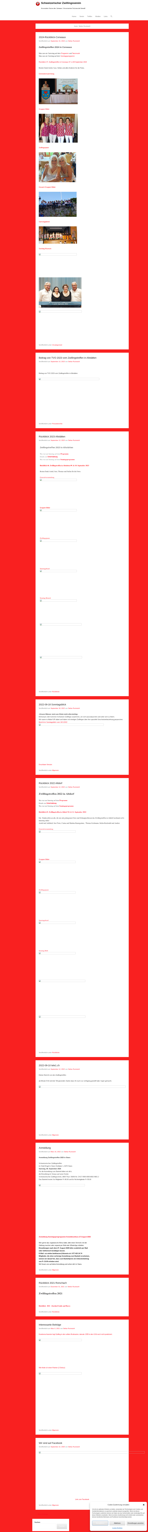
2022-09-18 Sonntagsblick (52, 704)
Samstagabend (44, 920)
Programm (65, 53)
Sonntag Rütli (43, 951)
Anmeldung (45, 1147)
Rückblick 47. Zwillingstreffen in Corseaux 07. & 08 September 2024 (63, 62)
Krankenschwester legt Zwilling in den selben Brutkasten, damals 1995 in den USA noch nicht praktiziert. (75, 1334)
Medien (98, 16)
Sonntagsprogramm (68, 56)
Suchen (37, 1522)
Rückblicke (55, 691)
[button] (144, 1505)
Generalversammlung (47, 477)
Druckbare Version (45, 764)
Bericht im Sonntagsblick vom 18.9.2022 (53, 722)
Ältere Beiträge (42, 1514)
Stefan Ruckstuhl (74, 41)
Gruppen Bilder (44, 109)
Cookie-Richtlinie (117, 1528)
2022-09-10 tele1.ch (49, 1065)
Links (106, 16)
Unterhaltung (53, 457)
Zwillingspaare (44, 890)
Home (74, 16)
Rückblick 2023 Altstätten (52, 436)
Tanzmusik (76, 53)
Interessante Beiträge (50, 1324)
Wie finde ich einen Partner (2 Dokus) (52, 1368)
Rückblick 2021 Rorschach (53, 1283)
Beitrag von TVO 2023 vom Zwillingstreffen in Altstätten (67, 357)
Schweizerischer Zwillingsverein (61, 3)
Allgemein (55, 770)
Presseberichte (57, 424)
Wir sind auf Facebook (50, 1443)
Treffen (89, 16)
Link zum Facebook (82, 1499)
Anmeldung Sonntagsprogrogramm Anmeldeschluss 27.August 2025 (65, 1237)
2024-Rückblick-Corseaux (52, 37)
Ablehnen (117, 1523)
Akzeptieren (100, 1523)
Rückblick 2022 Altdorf (50, 783)
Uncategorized (57, 345)
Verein (82, 16)
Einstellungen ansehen (136, 1523)
